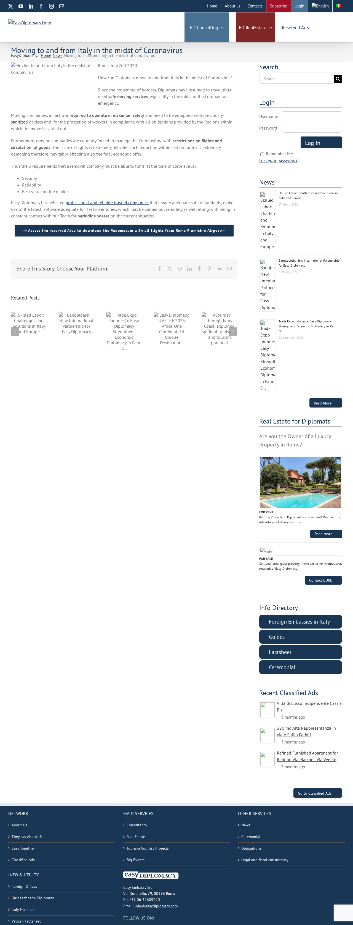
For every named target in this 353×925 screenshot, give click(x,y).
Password (268, 128)
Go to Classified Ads (314, 793)
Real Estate (136, 836)
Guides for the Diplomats (33, 897)
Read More (322, 403)
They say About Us (27, 836)
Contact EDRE (320, 580)
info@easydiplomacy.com (156, 905)
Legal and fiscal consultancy (264, 859)
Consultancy (137, 824)
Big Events (136, 859)
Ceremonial (250, 836)
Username (268, 116)
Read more (323, 533)
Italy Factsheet (24, 909)
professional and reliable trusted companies (107, 202)
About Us (19, 824)
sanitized (19, 122)
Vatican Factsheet (26, 921)
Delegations (251, 848)
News (245, 824)
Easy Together (23, 848)
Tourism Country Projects (148, 848)
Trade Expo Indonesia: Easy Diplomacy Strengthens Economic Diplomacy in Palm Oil (308, 326)
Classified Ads (23, 859)
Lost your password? (278, 160)
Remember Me (279, 153)
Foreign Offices (24, 886)
